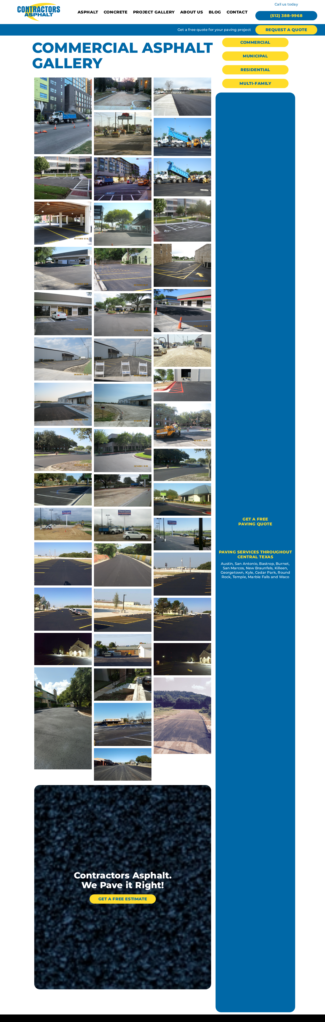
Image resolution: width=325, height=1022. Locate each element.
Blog (215, 12)
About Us (191, 12)
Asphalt (88, 12)
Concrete (116, 12)
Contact (237, 12)
